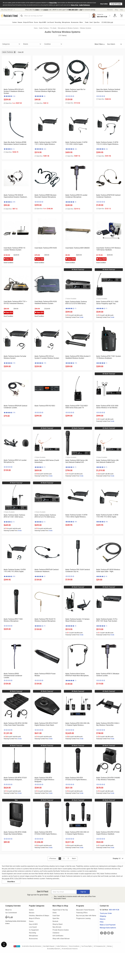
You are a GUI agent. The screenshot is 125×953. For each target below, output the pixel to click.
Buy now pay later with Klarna (86, 915)
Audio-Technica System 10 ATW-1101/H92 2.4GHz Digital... (76, 143)
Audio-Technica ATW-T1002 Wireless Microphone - (13, 620)
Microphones (66, 22)
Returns (102, 919)
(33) (45, 149)
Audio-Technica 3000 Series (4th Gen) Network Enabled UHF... (76, 461)
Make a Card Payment (107, 925)
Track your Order (106, 913)
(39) (14, 202)
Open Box (56, 918)
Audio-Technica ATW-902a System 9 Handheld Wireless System (77, 357)
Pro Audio (53, 28)
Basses (20, 22)
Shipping (103, 916)
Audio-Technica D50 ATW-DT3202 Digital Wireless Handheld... (108, 833)
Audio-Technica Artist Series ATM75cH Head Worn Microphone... (77, 675)
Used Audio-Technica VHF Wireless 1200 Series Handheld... (108, 249)
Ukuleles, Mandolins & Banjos (39, 915)
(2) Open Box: (9, 103)
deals (37, 9)
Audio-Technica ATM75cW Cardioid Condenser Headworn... (46, 570)
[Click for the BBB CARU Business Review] (17, 946)
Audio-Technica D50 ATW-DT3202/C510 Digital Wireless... (76, 779)
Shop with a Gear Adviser (61, 939)
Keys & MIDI (42, 22)
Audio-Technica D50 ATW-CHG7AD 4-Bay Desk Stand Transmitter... (15, 724)
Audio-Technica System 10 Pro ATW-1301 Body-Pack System (106, 620)
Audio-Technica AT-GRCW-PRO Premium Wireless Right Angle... (45, 90)
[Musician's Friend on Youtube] (108, 933)
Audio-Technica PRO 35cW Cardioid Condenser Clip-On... (77, 570)
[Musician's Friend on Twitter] (105, 933)
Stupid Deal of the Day (60, 910)
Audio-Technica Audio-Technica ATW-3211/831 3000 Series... (14, 516)
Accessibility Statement (53, 948)
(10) (14, 96)
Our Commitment (11, 913)
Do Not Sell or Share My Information (31, 946)
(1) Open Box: (39, 103)
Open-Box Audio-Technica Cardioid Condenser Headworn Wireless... (108, 90)
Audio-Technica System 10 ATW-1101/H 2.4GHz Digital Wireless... (107, 143)
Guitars (14, 22)
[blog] (15, 917)
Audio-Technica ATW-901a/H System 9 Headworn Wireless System (14, 91)
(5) (75, 626)
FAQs (102, 922)
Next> (74, 858)
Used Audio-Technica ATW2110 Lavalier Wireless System (14, 249)
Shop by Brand (57, 924)
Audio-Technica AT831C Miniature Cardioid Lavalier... (107, 675)
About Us (8, 910)
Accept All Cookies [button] (116, 4)
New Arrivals (57, 927)
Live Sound (50, 22)
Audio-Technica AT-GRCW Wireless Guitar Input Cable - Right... (108, 570)
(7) (44, 626)
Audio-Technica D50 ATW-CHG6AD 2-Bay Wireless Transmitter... (108, 779)
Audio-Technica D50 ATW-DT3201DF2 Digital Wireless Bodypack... (44, 779)
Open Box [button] (97, 22)
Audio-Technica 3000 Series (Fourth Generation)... (47, 461)
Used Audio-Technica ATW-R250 (46, 248)
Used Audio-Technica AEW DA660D (77, 248)
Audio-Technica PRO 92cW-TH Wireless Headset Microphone (45, 620)
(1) (14, 149)
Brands (25, 44)
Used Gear (56, 915)
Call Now (109, 910)
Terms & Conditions (74, 946)
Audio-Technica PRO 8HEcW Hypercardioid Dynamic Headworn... (16, 196)
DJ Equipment (34, 930)
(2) (44, 576)
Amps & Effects (28, 22)
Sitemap (109, 946)
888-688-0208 (73, 9)
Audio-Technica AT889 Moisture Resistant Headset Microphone (45, 196)
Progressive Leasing (83, 918)
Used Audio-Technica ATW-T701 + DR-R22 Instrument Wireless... (15, 302)
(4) (106, 576)
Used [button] (91, 22)
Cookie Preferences (84, 5)
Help (121, 9)
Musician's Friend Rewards (85, 910)
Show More (11, 881)
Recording (58, 22)
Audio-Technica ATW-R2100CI (45, 406)
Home (36, 28)
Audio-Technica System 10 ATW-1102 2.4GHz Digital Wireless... (76, 516)
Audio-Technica (44, 28)
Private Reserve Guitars (61, 930)
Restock (55, 921)
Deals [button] (86, 22)
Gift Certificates (58, 936)
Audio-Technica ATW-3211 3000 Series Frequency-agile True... (107, 302)
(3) (44, 96)
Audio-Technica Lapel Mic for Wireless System (75, 90)
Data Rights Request (48, 946)
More (81, 22)
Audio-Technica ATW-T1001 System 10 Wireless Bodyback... (108, 357)
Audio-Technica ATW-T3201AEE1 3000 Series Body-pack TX (76, 407)
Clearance (56, 933)
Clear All (20, 52)
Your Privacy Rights (86, 946)
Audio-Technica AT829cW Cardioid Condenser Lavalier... (15, 407)
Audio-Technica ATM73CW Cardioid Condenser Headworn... (108, 196)
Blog (116, 9)
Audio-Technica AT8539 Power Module (45, 675)
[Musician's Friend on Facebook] (101, 933)
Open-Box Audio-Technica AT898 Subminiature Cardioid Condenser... (15, 143)
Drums (36, 22)
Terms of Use (74, 5)
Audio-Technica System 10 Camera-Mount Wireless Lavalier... (77, 620)
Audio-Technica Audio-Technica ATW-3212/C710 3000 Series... (45, 516)
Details (81, 317)
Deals (55, 913)
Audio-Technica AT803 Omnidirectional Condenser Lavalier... (13, 675)
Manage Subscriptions (108, 928)
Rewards (110, 9)
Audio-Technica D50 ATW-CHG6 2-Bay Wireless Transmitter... (108, 724)
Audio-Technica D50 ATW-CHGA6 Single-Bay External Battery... (15, 833)
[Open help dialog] (4, 944)
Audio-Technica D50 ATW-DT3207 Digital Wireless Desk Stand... (46, 724)
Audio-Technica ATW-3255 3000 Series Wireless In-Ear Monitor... (107, 407)
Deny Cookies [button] (104, 4)
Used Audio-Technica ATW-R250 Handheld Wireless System (46, 302)
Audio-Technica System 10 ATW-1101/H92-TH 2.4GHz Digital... (107, 516)
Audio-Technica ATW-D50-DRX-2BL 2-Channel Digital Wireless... (77, 724)
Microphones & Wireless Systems (68, 28)
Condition (47, 44)
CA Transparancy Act (99, 946)
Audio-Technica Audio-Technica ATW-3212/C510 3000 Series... (76, 302)
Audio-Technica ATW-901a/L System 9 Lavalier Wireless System (47, 357)
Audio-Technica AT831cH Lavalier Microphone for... (15, 461)
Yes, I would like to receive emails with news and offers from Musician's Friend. (75, 897)
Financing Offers (82, 913)
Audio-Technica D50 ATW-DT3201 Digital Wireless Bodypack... (15, 779)
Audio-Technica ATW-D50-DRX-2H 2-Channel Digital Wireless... (77, 833)
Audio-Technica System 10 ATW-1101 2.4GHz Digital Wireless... (46, 143)
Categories (6, 44)
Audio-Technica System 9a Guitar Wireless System (15, 357)
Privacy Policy (53, 2)
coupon (45, 9)
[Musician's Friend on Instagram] (112, 933)
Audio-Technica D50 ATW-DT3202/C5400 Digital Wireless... (46, 833)
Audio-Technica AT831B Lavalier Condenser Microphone (76, 196)
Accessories (75, 22)
